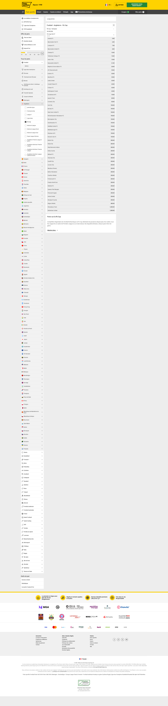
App (91, 646)
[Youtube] (126, 639)
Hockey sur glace (97, 674)
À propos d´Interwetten (41, 637)
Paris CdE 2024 (39, 674)
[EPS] (72, 627)
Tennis (76, 674)
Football (32, 674)
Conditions (64, 639)
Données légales (66, 650)
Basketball (125, 674)
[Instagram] (118, 639)
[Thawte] (123, 607)
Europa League (70, 674)
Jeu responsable (66, 644)
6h (34, 54)
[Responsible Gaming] (58, 607)
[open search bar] (23, 12)
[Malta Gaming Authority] (43, 607)
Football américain (88, 674)
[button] (81, 231)
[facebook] (114, 639)
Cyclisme (104, 674)
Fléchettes (142, 674)
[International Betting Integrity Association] (74, 607)
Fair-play (64, 646)
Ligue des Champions (116, 674)
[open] (84, 686)
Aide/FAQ (64, 637)
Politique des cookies (67, 643)
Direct (91, 639)
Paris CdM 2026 (47, 674)
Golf (138, 674)
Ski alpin (135, 674)
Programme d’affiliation (41, 639)
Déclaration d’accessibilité (68, 648)
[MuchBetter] (90, 627)
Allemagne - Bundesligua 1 (59, 674)
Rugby (109, 674)
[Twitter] (122, 639)
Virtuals (92, 644)
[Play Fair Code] (107, 607)
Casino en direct (94, 643)
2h (26, 54)
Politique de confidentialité (68, 641)
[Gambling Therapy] (94, 607)
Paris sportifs (93, 637)
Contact (38, 644)
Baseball (130, 674)
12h (38, 54)
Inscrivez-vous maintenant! (136, 4)
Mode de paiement (40, 643)
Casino (91, 641)
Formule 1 (80, 674)
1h (21, 54)
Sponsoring (38, 641)
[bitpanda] (81, 627)
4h (30, 54)
